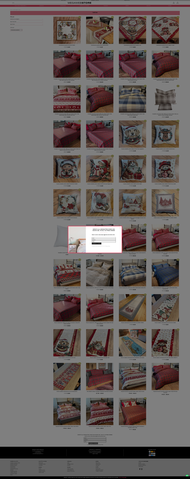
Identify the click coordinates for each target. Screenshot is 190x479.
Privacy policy (124, 477)
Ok (119, 477)
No (120, 477)
